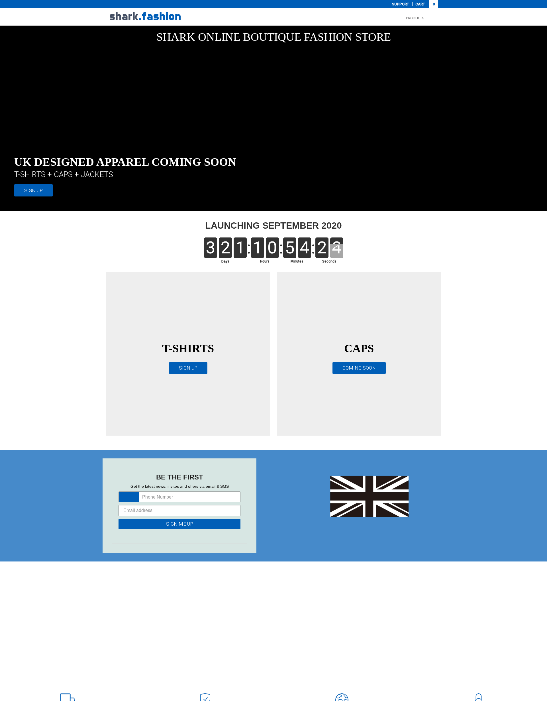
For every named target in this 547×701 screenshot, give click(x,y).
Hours (265, 261)
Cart (425, 4)
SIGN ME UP (179, 524)
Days (225, 261)
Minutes (297, 261)
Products (415, 18)
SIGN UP (33, 190)
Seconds (329, 261)
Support (400, 4)
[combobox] (129, 497)
